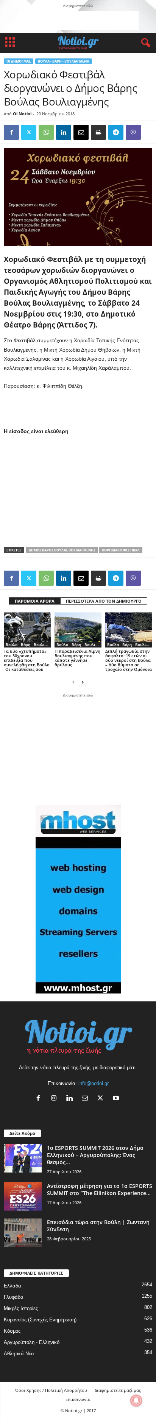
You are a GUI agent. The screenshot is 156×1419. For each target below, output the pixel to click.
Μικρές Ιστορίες (21, 1308)
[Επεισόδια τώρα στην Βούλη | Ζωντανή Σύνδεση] (23, 1232)
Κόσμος (12, 1331)
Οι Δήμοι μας (18, 61)
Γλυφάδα (13, 1297)
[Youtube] (117, 1099)
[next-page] (82, 682)
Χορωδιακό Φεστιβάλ (121, 550)
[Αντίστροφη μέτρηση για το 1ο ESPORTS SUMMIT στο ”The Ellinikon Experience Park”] (23, 1196)
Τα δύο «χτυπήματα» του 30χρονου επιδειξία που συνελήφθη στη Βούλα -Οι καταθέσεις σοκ (27, 660)
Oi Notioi (22, 113)
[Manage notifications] (136, 1401)
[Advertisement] (78, 20)
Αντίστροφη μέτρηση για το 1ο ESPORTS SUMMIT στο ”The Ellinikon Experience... (99, 1189)
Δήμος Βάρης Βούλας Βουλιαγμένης (62, 550)
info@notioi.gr (93, 1083)
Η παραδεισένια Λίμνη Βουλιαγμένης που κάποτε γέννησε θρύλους (77, 657)
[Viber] (133, 132)
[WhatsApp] (46, 132)
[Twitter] (28, 132)
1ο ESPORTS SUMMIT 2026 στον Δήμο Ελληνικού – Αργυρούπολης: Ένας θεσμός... (95, 1155)
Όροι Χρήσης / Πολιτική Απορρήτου (51, 1390)
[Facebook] (11, 132)
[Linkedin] (63, 132)
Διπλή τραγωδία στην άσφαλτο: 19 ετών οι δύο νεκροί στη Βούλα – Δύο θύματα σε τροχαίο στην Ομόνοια (128, 660)
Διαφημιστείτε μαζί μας (118, 1390)
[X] (102, 1099)
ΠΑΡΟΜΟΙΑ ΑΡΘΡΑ (35, 601)
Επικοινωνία (78, 1399)
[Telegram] (115, 132)
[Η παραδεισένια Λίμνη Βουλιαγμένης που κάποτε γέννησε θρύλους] (78, 630)
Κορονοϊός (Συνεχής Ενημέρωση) (40, 1320)
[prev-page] (73, 682)
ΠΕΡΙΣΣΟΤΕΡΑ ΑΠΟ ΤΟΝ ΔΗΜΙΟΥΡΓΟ (104, 601)
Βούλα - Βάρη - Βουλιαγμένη (63, 61)
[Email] (81, 132)
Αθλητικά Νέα (19, 1353)
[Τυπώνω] (98, 132)
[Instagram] (55, 1099)
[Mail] (86, 1099)
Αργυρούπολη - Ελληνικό (31, 1342)
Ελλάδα (12, 1286)
